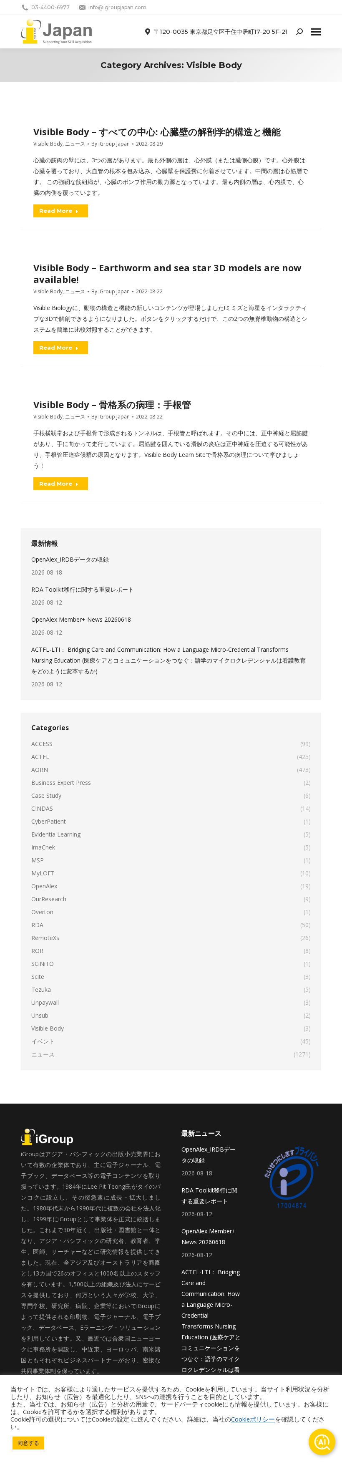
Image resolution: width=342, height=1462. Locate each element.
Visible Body (48, 143)
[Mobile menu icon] (316, 32)
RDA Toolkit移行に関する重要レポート (82, 589)
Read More (55, 210)
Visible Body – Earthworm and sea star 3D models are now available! (167, 273)
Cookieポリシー (253, 1419)
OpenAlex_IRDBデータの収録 (70, 559)
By (110, 143)
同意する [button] (28, 1443)
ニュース (75, 143)
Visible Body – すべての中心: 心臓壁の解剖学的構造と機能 (157, 131)
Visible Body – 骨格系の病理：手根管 (112, 404)
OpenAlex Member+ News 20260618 (81, 619)
